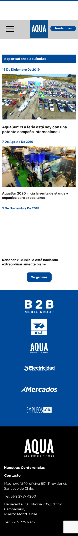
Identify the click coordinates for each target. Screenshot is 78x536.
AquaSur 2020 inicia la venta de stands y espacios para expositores (35, 195)
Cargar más (39, 277)
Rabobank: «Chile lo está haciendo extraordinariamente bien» (30, 262)
